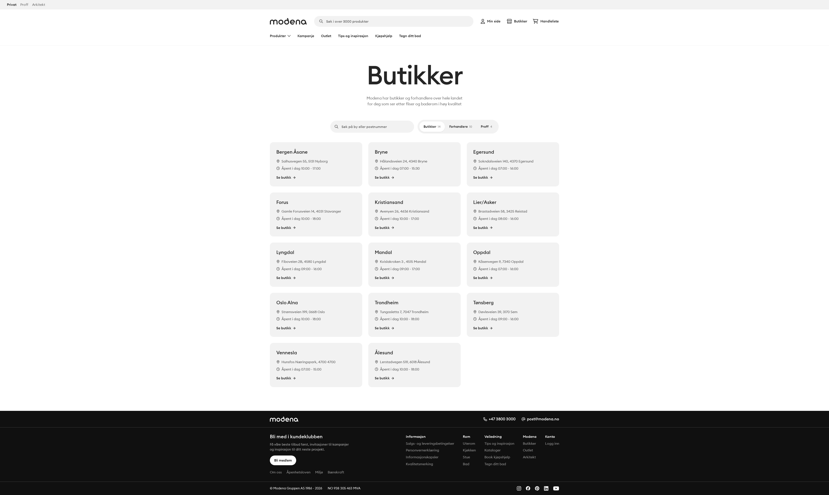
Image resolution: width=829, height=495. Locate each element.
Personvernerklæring (422, 450)
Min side (493, 21)
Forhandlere (460, 127)
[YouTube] (556, 488)
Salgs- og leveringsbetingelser (430, 443)
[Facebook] (528, 488)
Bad (466, 464)
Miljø (319, 472)
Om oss (276, 472)
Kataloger (492, 450)
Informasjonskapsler (422, 457)
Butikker (520, 21)
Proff (24, 5)
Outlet (326, 36)
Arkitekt (38, 5)
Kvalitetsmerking (419, 464)
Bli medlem (283, 460)
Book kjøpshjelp (497, 457)
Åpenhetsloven (298, 472)
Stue (466, 457)
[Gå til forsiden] (288, 21)
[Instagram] (519, 488)
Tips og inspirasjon (353, 36)
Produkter (278, 36)
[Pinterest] (537, 488)
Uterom (469, 443)
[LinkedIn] (546, 488)
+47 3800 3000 (502, 418)
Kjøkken (469, 450)
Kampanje (305, 36)
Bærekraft (336, 472)
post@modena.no (543, 418)
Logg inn (552, 443)
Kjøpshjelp (383, 36)
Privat (11, 5)
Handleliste (549, 21)
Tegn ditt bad (410, 36)
